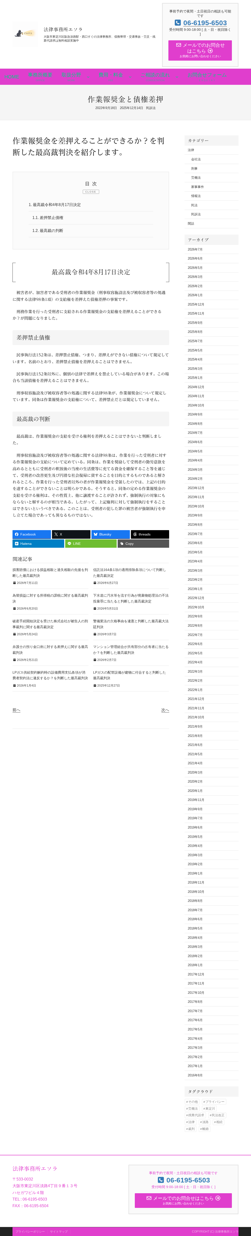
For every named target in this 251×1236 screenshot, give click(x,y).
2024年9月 (195, 414)
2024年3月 (195, 469)
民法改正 (218, 1115)
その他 (193, 1102)
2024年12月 (196, 387)
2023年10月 (196, 506)
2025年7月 (195, 341)
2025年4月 (195, 359)
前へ (16, 710)
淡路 (205, 1122)
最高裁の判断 (47, 231)
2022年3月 (195, 671)
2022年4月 (195, 662)
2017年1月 (195, 1066)
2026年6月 (195, 258)
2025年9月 (195, 323)
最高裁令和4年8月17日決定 (55, 205)
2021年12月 (196, 699)
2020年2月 (195, 781)
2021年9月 (195, 726)
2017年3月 (195, 1048)
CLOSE (90, 191)
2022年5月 (195, 653)
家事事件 (197, 187)
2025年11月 (196, 313)
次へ (165, 710)
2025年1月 (195, 378)
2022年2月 (195, 680)
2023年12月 (196, 488)
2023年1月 (195, 589)
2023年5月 (195, 552)
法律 (191, 150)
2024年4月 (195, 460)
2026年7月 (195, 249)
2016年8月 (195, 1075)
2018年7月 (195, 910)
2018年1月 (195, 965)
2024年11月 (196, 396)
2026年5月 (195, 268)
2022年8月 (195, 625)
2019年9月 (195, 809)
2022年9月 (195, 616)
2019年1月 (195, 873)
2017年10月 (196, 993)
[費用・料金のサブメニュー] (130, 76)
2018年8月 (195, 901)
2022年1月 (195, 690)
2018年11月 (196, 882)
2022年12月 (196, 598)
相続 (219, 1122)
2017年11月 (196, 983)
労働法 (196, 177)
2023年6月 (195, 543)
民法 (194, 205)
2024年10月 (196, 405)
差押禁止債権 (47, 218)
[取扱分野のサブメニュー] (88, 76)
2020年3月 (195, 772)
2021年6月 (195, 745)
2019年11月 (196, 800)
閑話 (191, 223)
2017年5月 (195, 1029)
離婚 (205, 1129)
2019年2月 (195, 864)
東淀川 (210, 1108)
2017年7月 (195, 1011)
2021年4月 (195, 763)
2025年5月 (195, 350)
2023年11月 (196, 497)
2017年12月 (196, 974)
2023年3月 (195, 570)
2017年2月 (195, 1057)
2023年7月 (195, 534)
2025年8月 (195, 332)
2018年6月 (195, 919)
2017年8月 (195, 1002)
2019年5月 (195, 837)
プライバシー (215, 1102)
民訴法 (151, 108)
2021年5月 (195, 754)
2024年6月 (195, 442)
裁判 (191, 1129)
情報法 (196, 196)
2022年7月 (195, 635)
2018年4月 (195, 938)
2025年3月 (195, 369)
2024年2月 (195, 479)
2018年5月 (195, 928)
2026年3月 (195, 277)
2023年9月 (195, 515)
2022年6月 (195, 644)
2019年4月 (195, 846)
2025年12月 (196, 304)
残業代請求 (196, 1115)
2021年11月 (196, 708)
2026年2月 (195, 286)
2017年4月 (195, 1038)
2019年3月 (195, 855)
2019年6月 (195, 827)
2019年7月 (195, 818)
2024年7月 (195, 433)
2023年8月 (195, 524)
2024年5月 (195, 451)
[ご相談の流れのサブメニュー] (177, 76)
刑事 (194, 168)
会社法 (196, 159)
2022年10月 (196, 607)
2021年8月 (195, 736)
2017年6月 (195, 1020)
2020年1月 (195, 791)
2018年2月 (195, 956)
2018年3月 (195, 947)
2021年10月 (196, 717)
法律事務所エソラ (63, 29)
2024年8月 (195, 424)
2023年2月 (195, 579)
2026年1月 (195, 295)
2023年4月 (195, 561)
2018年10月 (196, 892)
